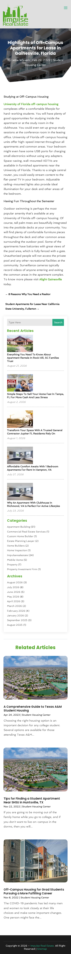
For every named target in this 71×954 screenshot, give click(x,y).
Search (58, 322)
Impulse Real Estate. (42, 945)
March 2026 (14, 606)
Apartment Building (18, 526)
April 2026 (13, 601)
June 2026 (13, 592)
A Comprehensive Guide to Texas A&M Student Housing (33, 709)
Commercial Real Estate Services (26, 531)
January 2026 (15, 615)
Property (12, 564)
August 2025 (15, 624)
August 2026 (15, 582)
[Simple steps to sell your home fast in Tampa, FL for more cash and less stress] (20, 383)
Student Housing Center (36, 714)
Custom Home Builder (20, 536)
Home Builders (16, 545)
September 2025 (17, 620)
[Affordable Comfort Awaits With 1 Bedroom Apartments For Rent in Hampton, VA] (20, 456)
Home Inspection (17, 550)
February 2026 (16, 610)
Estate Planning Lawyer (20, 541)
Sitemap (42, 948)
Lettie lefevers (21, 60)
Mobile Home (15, 559)
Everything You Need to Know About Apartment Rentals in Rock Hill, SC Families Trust (33, 357)
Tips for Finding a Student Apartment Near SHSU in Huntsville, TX (32, 800)
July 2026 (13, 587)
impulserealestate (17, 555)
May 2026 (13, 596)
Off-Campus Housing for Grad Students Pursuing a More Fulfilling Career (34, 891)
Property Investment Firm (22, 569)
